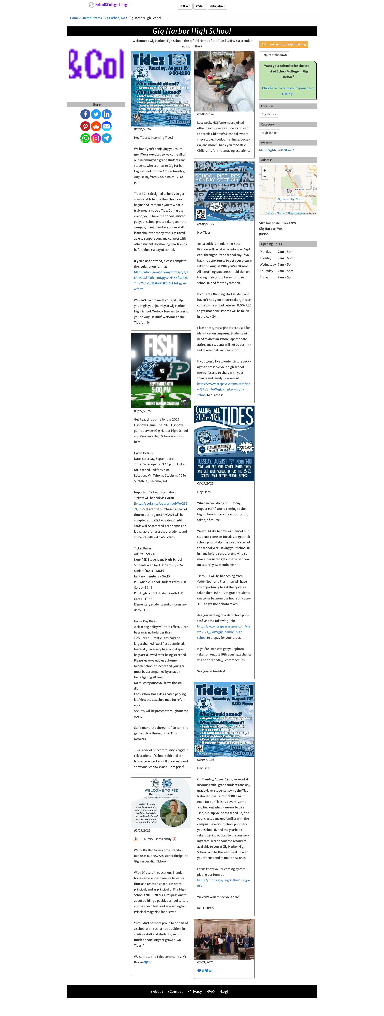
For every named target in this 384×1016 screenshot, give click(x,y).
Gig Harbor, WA (114, 18)
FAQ (211, 992)
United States (91, 18)
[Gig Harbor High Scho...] (289, 191)
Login (226, 992)
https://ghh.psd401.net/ (276, 150)
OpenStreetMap (296, 212)
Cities (200, 6)
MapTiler (281, 212)
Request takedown (274, 55)
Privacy (195, 992)
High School (269, 133)
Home (186, 6)
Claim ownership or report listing (284, 44)
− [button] (264, 176)
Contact (176, 992)
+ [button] (264, 170)
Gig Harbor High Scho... (290, 199)
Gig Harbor (269, 114)
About (158, 992)
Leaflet (269, 212)
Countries (219, 6)
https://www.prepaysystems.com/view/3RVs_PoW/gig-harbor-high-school (223, 389)
